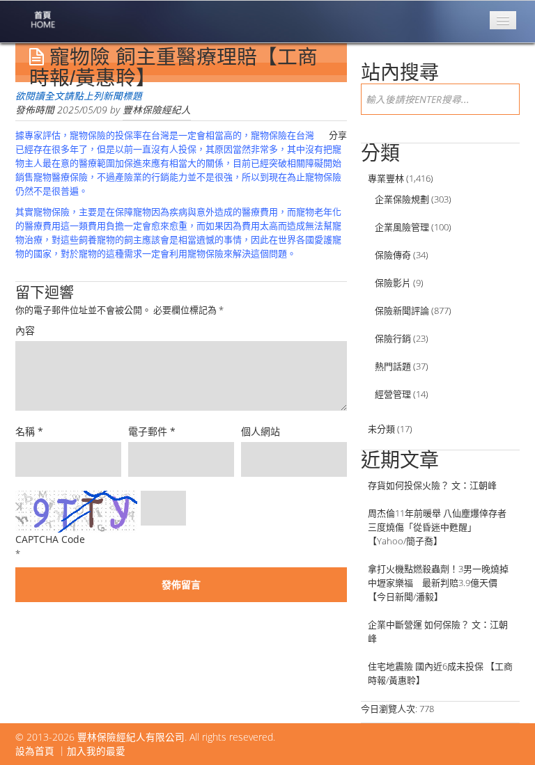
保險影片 (393, 282)
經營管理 (393, 394)
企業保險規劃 (402, 199)
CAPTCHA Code (50, 539)
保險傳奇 (393, 255)
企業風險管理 (402, 227)
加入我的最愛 (96, 750)
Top (502, 732)
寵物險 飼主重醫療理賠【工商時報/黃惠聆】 (173, 67)
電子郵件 (152, 431)
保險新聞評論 (402, 310)
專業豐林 (386, 178)
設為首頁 (34, 750)
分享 (338, 135)
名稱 (29, 431)
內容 (25, 330)
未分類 (381, 429)
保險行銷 (393, 338)
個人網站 (260, 431)
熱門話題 (393, 366)
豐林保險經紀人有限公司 (131, 736)
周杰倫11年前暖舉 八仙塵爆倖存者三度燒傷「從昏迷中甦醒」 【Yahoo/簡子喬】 (437, 527)
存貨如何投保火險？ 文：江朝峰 (432, 485)
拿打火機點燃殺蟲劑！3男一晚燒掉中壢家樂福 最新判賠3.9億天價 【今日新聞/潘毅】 (438, 582)
